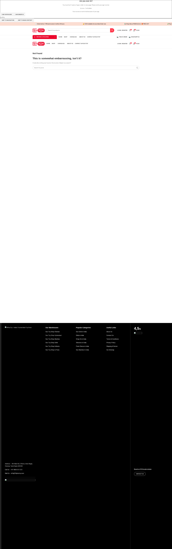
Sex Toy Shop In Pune (52, 350)
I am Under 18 (19, 14)
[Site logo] (39, 30)
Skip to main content (25, 20)
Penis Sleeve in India (82, 346)
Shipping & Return (112, 346)
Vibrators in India (81, 342)
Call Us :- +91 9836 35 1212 (13, 469)
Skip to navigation (8, 20)
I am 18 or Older (7, 14)
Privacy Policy (110, 342)
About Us (109, 332)
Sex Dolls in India (81, 332)
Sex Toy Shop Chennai (52, 332)
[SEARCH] (112, 30)
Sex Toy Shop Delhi (52, 342)
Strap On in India (81, 339)
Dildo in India (80, 335)
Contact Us (110, 335)
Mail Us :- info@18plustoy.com (14, 473)
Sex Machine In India (82, 350)
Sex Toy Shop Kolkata (52, 346)
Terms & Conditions (112, 339)
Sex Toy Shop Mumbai (53, 339)
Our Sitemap (110, 350)
